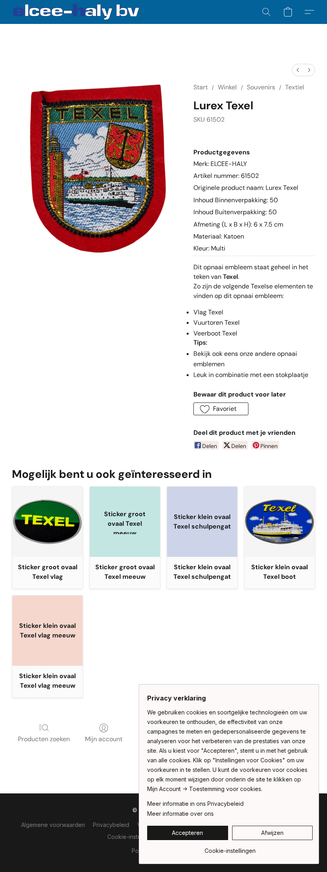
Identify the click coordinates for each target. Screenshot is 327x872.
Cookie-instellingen (132, 836)
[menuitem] (297, 70)
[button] (76, 12)
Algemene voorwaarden (53, 824)
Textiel (294, 87)
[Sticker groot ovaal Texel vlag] (47, 522)
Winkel (227, 87)
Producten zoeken (44, 739)
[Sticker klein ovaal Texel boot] (279, 522)
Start (200, 87)
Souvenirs (261, 87)
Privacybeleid (111, 824)
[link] (230, 848)
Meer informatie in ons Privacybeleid (195, 803)
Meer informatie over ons (180, 813)
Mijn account (103, 739)
